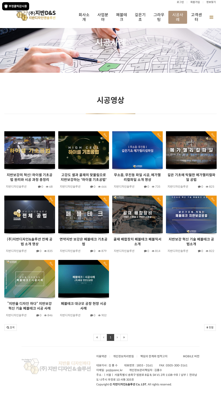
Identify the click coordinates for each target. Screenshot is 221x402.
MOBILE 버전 (191, 356)
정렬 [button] (210, 327)
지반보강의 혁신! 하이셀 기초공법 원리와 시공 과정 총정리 (29, 177)
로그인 (180, 2)
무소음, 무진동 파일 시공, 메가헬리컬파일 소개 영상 (137, 177)
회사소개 (84, 17)
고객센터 (196, 17)
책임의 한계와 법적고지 (153, 356)
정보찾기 (211, 2)
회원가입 (195, 2)
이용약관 (101, 356)
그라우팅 (158, 17)
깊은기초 (140, 17)
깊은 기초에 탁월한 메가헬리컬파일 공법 (191, 177)
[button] (10, 327)
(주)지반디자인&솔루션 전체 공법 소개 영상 (29, 241)
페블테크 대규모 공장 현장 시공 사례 (83, 306)
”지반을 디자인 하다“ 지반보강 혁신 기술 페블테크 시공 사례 (29, 306)
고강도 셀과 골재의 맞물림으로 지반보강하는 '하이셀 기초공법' (84, 177)
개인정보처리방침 (123, 356)
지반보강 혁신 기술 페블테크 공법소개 (191, 241)
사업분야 (102, 17)
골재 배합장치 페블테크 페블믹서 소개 (137, 241)
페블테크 (121, 17)
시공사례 (177, 17)
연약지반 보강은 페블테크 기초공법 (83, 241)
